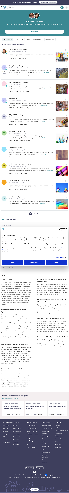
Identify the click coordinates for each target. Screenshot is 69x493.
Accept (56, 262)
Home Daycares (7, 39)
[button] (66, 50)
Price (16, 39)
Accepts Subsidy (50, 39)
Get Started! (34, 31)
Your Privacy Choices (38, 475)
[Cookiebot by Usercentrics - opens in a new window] (59, 229)
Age (22, 39)
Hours (28, 39)
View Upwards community (10, 398)
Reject (12, 262)
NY (3, 219)
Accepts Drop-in (37, 39)
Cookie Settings (33, 262)
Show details (60, 257)
